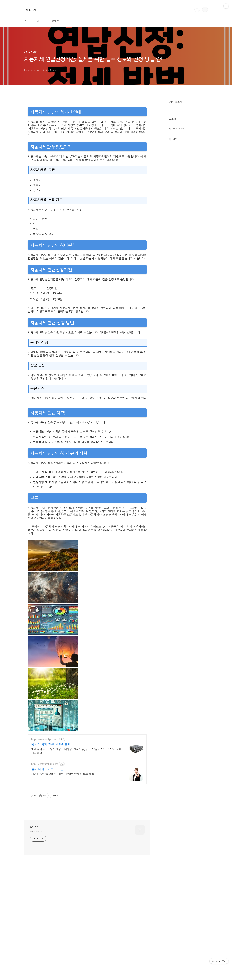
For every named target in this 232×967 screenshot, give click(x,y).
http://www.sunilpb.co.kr (45, 739)
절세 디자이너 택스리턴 (47, 769)
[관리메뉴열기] (226, 6)
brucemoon (36, 831)
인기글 (181, 128)
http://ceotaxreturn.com (44, 763)
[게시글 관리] (45, 795)
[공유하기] (40, 795)
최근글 (172, 128)
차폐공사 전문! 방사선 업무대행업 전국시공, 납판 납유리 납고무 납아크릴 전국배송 (76, 750)
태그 (39, 21)
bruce (30, 9)
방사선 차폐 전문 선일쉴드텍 (50, 744)
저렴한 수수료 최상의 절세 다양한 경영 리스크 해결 (62, 773)
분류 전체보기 (175, 102)
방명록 (55, 21)
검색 (197, 9)
